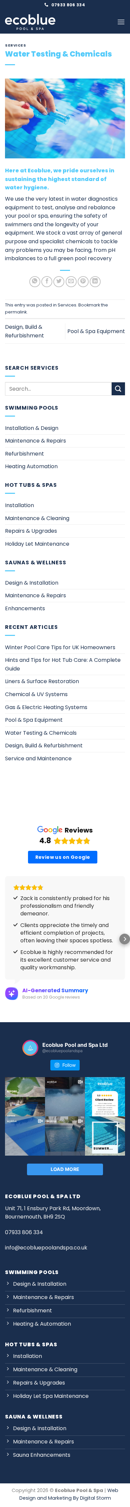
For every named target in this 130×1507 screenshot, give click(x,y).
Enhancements (25, 608)
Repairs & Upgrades (31, 531)
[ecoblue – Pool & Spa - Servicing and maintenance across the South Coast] (30, 22)
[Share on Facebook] (46, 281)
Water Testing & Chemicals (41, 733)
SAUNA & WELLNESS (34, 1416)
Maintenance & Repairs (35, 441)
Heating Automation (31, 466)
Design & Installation (31, 583)
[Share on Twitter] (58, 281)
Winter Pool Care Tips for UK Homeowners (60, 647)
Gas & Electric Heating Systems (46, 707)
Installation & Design (31, 428)
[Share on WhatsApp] (34, 281)
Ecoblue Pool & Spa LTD (43, 1196)
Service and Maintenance (38, 758)
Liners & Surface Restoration (42, 681)
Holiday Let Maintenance (37, 544)
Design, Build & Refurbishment (44, 745)
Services (15, 45)
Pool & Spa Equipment (96, 331)
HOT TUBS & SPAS (31, 1344)
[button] (121, 22)
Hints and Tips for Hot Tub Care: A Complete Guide (63, 664)
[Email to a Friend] (71, 281)
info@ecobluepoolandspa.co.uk (46, 1247)
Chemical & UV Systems (36, 694)
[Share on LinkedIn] (95, 281)
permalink (16, 312)
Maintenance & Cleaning (37, 518)
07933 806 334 (24, 1232)
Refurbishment (24, 454)
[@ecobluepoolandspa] (30, 1047)
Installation (19, 505)
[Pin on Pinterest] (83, 281)
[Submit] (118, 388)
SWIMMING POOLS (32, 1272)
